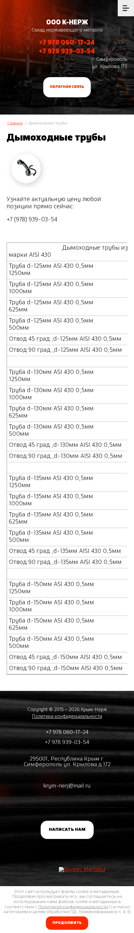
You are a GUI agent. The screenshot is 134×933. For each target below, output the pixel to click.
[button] (67, 87)
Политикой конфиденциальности (73, 907)
